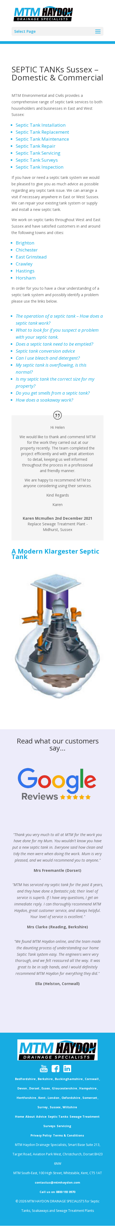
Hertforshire (26, 1098)
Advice (41, 1116)
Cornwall (92, 1079)
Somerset (89, 1098)
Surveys (49, 1126)
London (53, 1098)
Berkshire (45, 1079)
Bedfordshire (25, 1079)
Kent (41, 1098)
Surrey (42, 1107)
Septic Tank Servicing (38, 153)
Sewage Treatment (84, 1116)
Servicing (64, 1126)
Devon (22, 1088)
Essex (45, 1088)
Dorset (34, 1088)
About (30, 1116)
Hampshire (88, 1088)
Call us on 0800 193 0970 (57, 1192)
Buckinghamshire (69, 1079)
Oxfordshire (71, 1098)
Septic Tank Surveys (37, 160)
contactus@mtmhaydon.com (57, 1182)
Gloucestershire (64, 1088)
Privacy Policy (41, 1135)
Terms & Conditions (68, 1135)
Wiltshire (70, 1107)
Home (19, 1116)
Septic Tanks (58, 1116)
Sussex (55, 1107)
